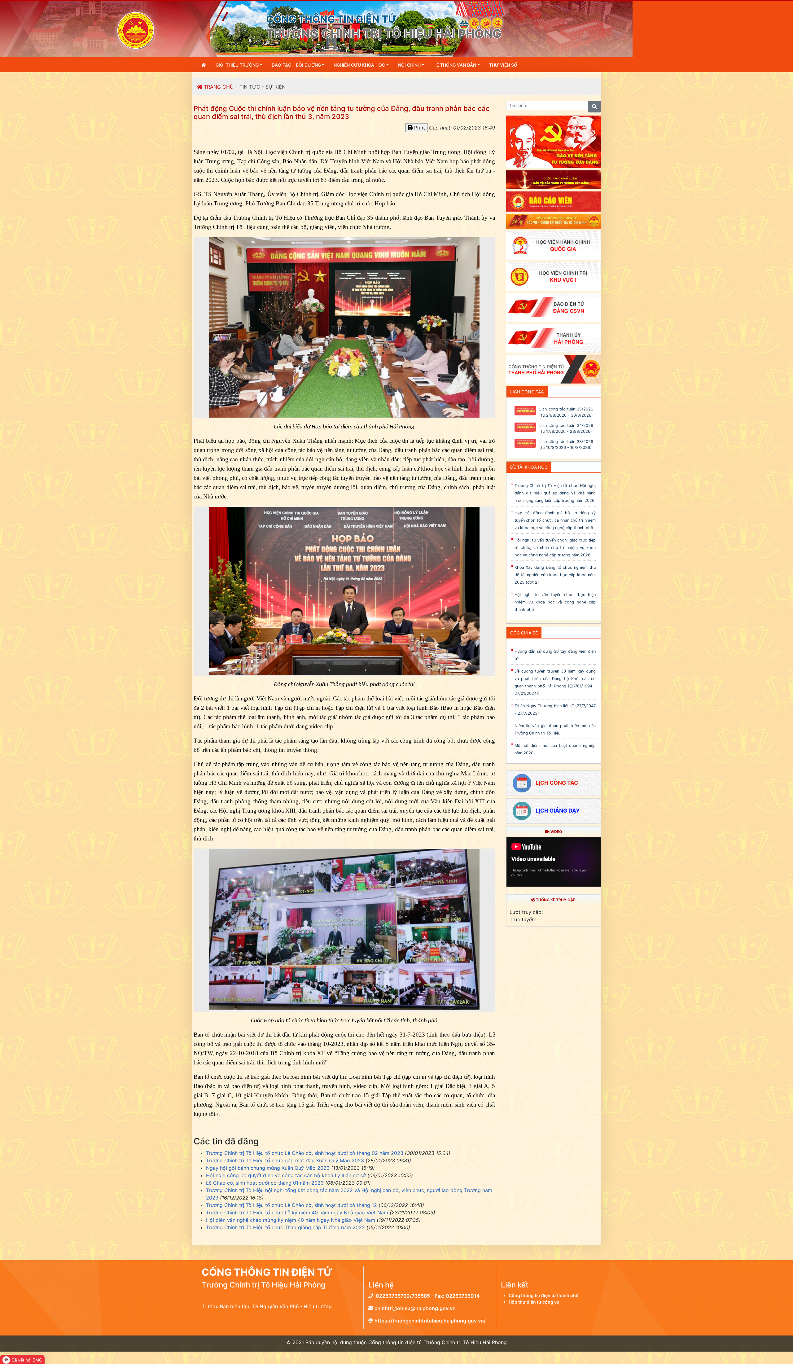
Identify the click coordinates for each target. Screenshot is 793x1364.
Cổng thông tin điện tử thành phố (544, 1295)
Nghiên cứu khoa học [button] (359, 65)
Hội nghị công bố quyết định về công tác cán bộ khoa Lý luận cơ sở (286, 1175)
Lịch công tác (527, 391)
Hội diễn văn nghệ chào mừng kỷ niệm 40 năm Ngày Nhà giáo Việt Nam (290, 1220)
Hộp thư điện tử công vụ (534, 1302)
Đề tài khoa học (529, 467)
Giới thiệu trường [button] (237, 65)
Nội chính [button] (409, 65)
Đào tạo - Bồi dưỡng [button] (296, 65)
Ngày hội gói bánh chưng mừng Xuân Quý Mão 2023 (268, 1168)
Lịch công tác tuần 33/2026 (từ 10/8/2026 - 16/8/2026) (566, 444)
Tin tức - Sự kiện (262, 87)
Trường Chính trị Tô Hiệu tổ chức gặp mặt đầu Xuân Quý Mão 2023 (285, 1160)
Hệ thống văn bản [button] (454, 65)
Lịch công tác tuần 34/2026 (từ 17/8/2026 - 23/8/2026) (566, 428)
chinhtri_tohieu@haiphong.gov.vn (414, 1308)
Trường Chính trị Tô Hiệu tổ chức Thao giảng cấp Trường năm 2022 (285, 1227)
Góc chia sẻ (524, 632)
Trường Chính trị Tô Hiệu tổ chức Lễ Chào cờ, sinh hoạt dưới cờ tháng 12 (291, 1205)
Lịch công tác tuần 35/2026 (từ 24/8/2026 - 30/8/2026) (566, 412)
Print (419, 128)
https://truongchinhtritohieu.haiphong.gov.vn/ (429, 1321)
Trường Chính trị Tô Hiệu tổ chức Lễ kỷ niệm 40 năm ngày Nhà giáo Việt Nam (297, 1212)
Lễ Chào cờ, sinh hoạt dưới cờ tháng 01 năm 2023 (265, 1183)
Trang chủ (218, 87)
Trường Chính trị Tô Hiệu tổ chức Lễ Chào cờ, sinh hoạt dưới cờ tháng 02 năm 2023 (304, 1153)
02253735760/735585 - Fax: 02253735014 (426, 1296)
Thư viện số (503, 65)
